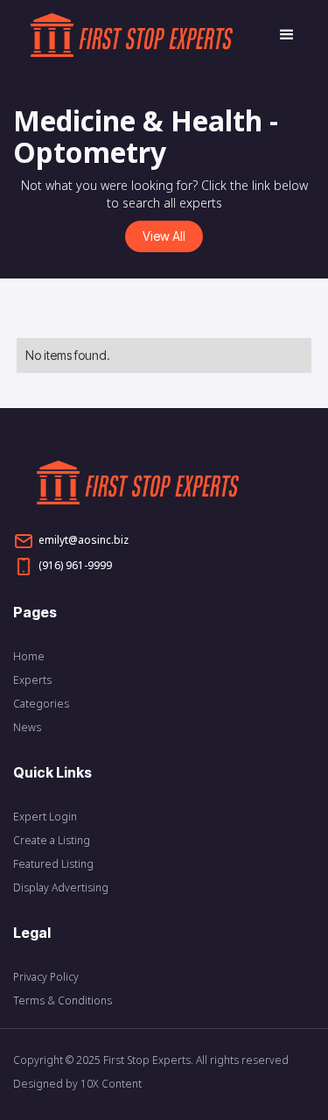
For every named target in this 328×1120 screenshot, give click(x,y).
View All (164, 236)
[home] (146, 35)
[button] (279, 35)
